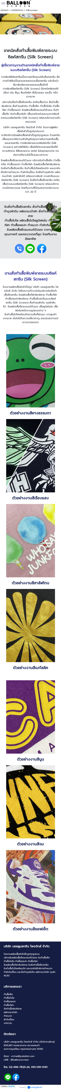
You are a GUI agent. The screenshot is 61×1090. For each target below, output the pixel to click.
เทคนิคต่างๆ (17, 10)
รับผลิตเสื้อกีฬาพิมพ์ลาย (47, 164)
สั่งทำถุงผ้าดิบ (46, 172)
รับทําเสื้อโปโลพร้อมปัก (36, 168)
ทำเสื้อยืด (34, 106)
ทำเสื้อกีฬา (27, 164)
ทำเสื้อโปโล (46, 106)
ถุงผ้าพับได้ (19, 176)
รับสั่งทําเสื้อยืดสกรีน (12, 168)
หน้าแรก (4, 10)
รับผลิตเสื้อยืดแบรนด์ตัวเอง (23, 307)
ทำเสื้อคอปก (13, 164)
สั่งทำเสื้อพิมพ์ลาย (32, 50)
